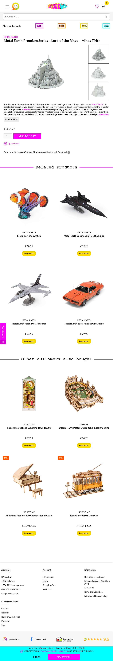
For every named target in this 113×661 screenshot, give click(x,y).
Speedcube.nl (14, 639)
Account (47, 570)
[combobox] (52, 17)
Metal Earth (97, 104)
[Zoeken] (106, 17)
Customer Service (9, 601)
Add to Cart (27, 136)
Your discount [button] (3, 334)
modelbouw (104, 114)
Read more (12, 119)
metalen (26, 109)
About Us (5, 570)
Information (90, 570)
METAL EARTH (11, 37)
